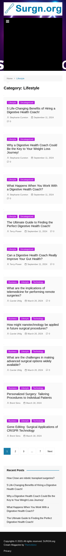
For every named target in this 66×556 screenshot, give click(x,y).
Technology (38, 282)
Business (12, 282)
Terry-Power (16, 231)
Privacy (7, 551)
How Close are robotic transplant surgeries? (30, 478)
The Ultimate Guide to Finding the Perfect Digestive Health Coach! (29, 520)
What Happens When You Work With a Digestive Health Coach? (28, 509)
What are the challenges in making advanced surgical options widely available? (30, 361)
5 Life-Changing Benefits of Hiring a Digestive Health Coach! (31, 487)
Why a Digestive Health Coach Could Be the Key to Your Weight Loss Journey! (32, 148)
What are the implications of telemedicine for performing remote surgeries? (31, 291)
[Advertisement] (33, 48)
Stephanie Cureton (19, 117)
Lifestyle (12, 102)
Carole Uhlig (16, 301)
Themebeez (31, 545)
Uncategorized (26, 102)
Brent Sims (15, 403)
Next (50, 451)
